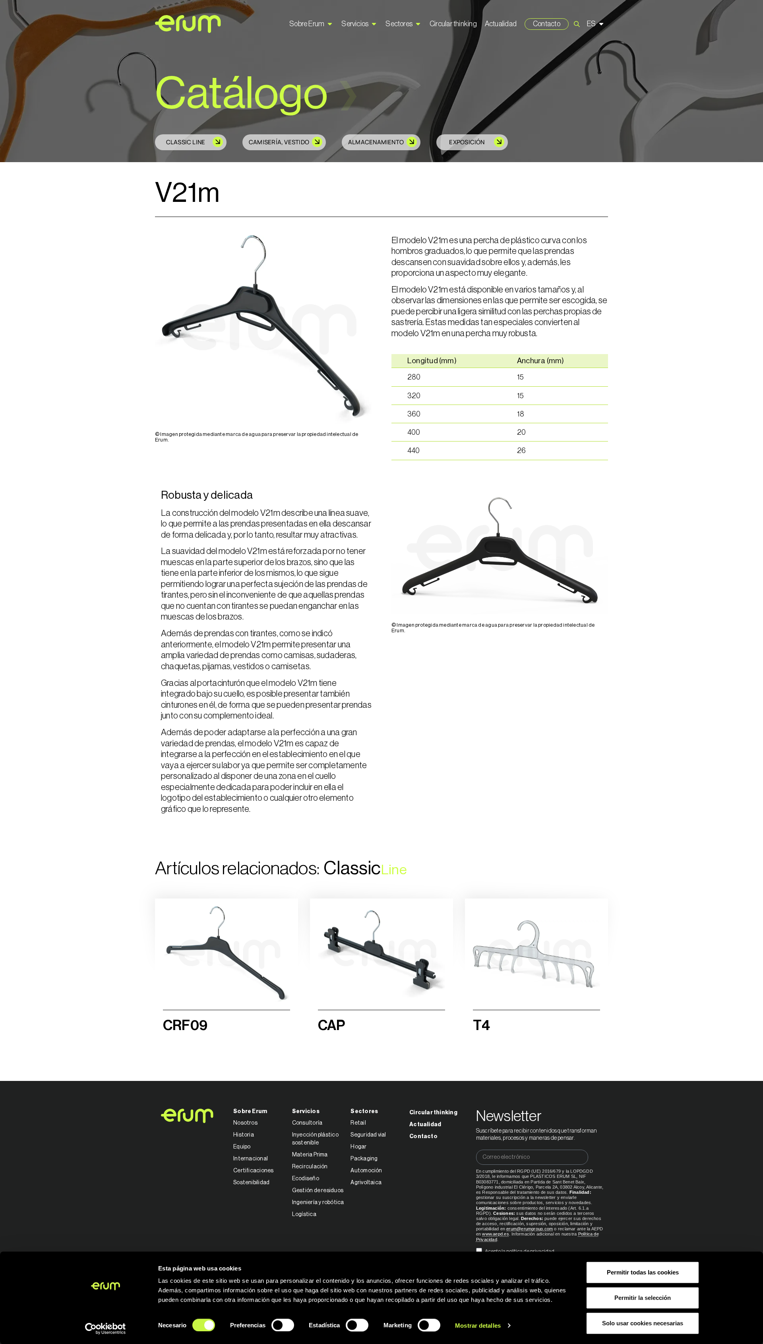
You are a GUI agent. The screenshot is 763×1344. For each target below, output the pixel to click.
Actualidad (425, 1124)
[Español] (596, 24)
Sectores (364, 1111)
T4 (481, 1025)
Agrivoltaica (366, 1182)
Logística (304, 1214)
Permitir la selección (642, 1297)
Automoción (366, 1171)
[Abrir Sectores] (418, 24)
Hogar (358, 1147)
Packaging (364, 1159)
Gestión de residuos (317, 1190)
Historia (243, 1135)
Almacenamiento (376, 142)
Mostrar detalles (478, 1325)
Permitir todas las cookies (643, 1272)
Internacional (250, 1159)
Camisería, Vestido (279, 142)
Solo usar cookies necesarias (642, 1323)
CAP (331, 1025)
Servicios (306, 1111)
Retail (358, 1123)
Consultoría (307, 1123)
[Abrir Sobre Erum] (329, 24)
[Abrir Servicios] (374, 24)
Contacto (423, 1136)
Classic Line (185, 142)
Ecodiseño (305, 1178)
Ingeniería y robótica (318, 1202)
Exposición (466, 142)
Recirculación (310, 1167)
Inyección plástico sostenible (315, 1139)
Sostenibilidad (251, 1182)
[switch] (282, 1325)
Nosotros (245, 1123)
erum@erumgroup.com (529, 1228)
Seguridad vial (368, 1135)
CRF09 (185, 1025)
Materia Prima (310, 1155)
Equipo (241, 1147)
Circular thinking (433, 1112)
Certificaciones (253, 1171)
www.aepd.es (495, 1234)
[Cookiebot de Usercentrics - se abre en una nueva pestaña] (105, 1328)
